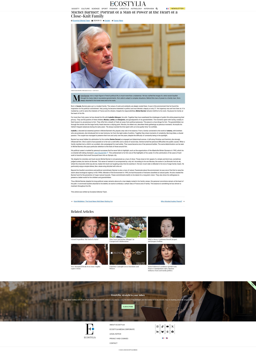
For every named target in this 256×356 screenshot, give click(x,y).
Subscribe (128, 307)
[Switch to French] (167, 8)
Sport (105, 9)
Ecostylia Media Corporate (122, 329)
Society (75, 9)
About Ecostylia (117, 325)
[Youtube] (167, 326)
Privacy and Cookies (119, 338)
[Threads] (167, 332)
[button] (157, 8)
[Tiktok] (162, 326)
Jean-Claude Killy (100, 153)
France (116, 21)
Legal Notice (115, 334)
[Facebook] (172, 332)
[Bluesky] (162, 332)
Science (96, 9)
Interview (149, 9)
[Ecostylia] (89, 329)
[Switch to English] (167, 338)
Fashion (114, 9)
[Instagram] (157, 326)
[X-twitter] (172, 326)
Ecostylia (90, 337)
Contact (113, 343)
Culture (85, 9)
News (121, 21)
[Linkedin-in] (157, 332)
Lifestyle (124, 9)
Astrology (136, 9)
